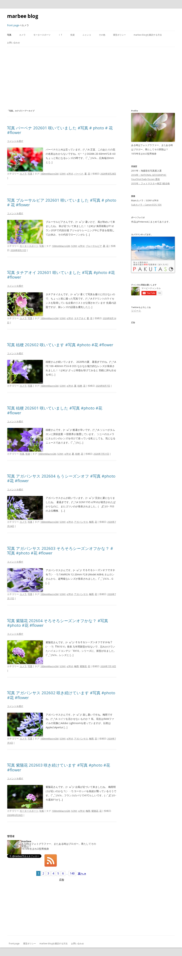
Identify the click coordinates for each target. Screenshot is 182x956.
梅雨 (91, 521)
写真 (9, 34)
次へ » (82, 873)
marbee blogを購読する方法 (148, 34)
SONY (63, 173)
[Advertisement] (91, 78)
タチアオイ (80, 318)
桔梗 (79, 385)
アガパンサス (81, 521)
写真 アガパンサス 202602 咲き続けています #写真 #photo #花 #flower (61, 695)
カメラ (22, 34)
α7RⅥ (70, 173)
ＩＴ (60, 34)
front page (14, 943)
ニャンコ (86, 34)
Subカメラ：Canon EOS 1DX (146, 204)
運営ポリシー (119, 34)
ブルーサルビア (94, 246)
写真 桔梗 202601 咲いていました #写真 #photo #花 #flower (54, 410)
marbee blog (22, 16)
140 (72, 873)
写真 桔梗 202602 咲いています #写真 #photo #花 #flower (60, 344)
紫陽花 (83, 666)
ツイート (136, 310)
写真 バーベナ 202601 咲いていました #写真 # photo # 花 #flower (60, 130)
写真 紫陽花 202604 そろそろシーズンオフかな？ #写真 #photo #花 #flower (57, 623)
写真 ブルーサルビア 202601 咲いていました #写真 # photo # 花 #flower (61, 202)
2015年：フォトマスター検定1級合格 (150, 183)
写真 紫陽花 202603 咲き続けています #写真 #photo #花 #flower (58, 767)
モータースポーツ (41, 34)
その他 (102, 34)
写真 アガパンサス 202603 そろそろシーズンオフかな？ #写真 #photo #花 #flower (60, 551)
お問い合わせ (13, 42)
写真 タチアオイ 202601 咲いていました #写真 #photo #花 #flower (61, 275)
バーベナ (78, 173)
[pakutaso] (153, 272)
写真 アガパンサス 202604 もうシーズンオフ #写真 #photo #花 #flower (61, 478)
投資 (72, 34)
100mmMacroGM (49, 173)
